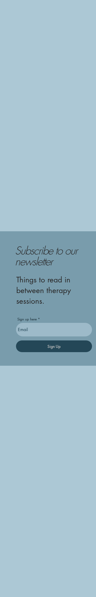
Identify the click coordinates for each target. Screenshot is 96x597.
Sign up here (27, 319)
